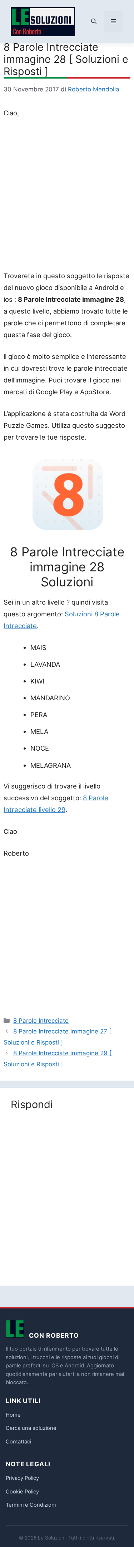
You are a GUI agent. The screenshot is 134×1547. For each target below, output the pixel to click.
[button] (94, 21)
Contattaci (18, 1441)
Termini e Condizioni (31, 1505)
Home (13, 1415)
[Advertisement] (67, 196)
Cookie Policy (22, 1491)
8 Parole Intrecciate (41, 1020)
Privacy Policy (22, 1478)
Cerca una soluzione (31, 1428)
